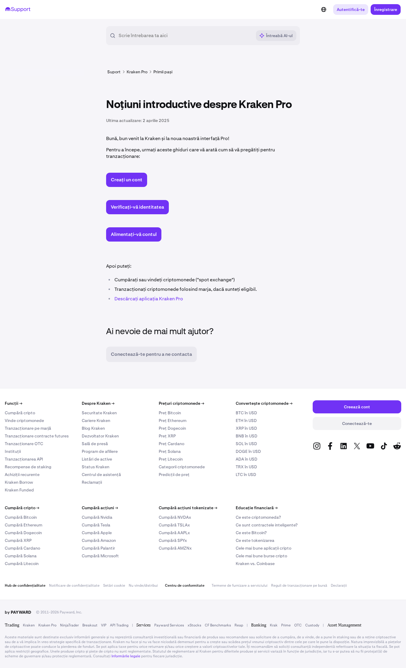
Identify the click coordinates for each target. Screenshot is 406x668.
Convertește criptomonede (264, 403)
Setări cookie (114, 585)
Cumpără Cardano (22, 548)
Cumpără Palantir (98, 548)
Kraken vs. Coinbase (255, 563)
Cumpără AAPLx (174, 532)
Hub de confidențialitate (25, 585)
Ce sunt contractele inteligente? (267, 525)
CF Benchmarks (218, 625)
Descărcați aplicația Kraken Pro (148, 299)
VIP (103, 625)
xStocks (194, 625)
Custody (312, 625)
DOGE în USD (248, 451)
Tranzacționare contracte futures (37, 436)
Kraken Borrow (19, 482)
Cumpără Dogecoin (23, 532)
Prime (286, 625)
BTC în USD (246, 412)
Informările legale (125, 656)
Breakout (89, 625)
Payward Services (169, 625)
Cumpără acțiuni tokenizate (188, 507)
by (18, 612)
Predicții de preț (174, 474)
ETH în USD (246, 420)
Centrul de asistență (101, 474)
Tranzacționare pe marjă (28, 428)
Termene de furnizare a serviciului (239, 585)
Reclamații (92, 482)
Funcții (13, 403)
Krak (274, 625)
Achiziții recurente (22, 474)
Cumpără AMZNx (175, 548)
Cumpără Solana (21, 555)
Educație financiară (257, 507)
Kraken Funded (19, 490)
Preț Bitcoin (170, 412)
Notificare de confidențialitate (74, 585)
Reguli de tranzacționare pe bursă (299, 585)
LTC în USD (246, 474)
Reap (239, 625)
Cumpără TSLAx (174, 525)
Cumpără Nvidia (97, 517)
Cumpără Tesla (96, 525)
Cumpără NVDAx (175, 517)
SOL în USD (246, 443)
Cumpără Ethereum (23, 525)
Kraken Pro (47, 625)
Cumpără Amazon (99, 540)
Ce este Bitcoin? (251, 532)
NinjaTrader (69, 625)
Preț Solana (170, 451)
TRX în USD (246, 466)
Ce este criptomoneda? (258, 517)
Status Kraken (95, 466)
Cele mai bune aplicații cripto (263, 548)
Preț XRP (167, 436)
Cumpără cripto (20, 412)
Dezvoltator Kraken (100, 436)
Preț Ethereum (172, 420)
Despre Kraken (98, 403)
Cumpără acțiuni (100, 507)
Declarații (339, 585)
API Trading (119, 625)
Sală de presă (95, 443)
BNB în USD (246, 436)
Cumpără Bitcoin (21, 517)
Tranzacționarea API (24, 459)
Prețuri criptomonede (181, 403)
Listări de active (97, 459)
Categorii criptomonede (182, 466)
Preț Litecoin (171, 459)
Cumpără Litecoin (22, 563)
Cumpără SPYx (173, 540)
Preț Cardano (171, 443)
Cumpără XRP (18, 540)
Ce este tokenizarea (255, 540)
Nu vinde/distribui (143, 585)
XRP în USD (246, 428)
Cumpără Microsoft (100, 555)
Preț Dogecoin (172, 428)
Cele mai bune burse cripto (261, 555)
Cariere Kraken (96, 420)
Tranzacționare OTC (24, 443)
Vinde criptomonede (24, 420)
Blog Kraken (93, 428)
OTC (298, 625)
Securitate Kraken (99, 412)
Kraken (29, 625)
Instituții (13, 451)
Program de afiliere (100, 451)
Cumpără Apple (97, 532)
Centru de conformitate (184, 585)
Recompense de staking (28, 466)
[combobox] (185, 35)
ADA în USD (246, 459)
